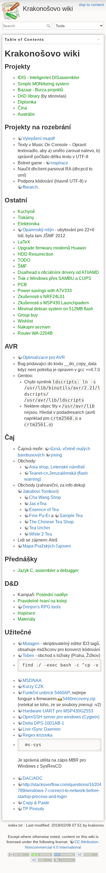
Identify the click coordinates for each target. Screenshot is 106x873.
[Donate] (41, 854)
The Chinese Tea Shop (51, 522)
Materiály (26, 619)
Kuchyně (26, 211)
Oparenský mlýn (38, 229)
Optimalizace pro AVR (44, 357)
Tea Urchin (39, 527)
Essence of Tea (44, 509)
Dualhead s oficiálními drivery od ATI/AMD (58, 272)
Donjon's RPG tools (42, 607)
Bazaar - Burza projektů (40, 89)
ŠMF (22, 266)
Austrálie (26, 114)
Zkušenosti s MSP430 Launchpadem (53, 303)
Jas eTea (37, 503)
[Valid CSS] (41, 860)
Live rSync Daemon (42, 729)
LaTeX (24, 242)
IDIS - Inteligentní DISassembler (48, 77)
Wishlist (25, 321)
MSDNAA (32, 680)
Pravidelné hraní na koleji (42, 601)
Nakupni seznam (34, 327)
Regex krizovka (37, 735)
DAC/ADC (33, 778)
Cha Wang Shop (45, 497)
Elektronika (28, 223)
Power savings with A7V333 (45, 290)
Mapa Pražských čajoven (47, 546)
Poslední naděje (52, 594)
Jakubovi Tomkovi (40, 491)
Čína (22, 108)
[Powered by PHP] (64, 854)
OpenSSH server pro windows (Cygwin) (61, 717)
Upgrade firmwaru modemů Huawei (52, 248)
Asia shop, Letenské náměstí (57, 467)
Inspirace (26, 613)
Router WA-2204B (35, 333)
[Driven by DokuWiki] (64, 860)
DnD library (29, 96)
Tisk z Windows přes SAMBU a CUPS (54, 278)
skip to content (91, 4)
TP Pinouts (33, 808)
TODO (24, 260)
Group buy (28, 315)
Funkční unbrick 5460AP (46, 692)
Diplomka (27, 102)
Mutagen (31, 643)
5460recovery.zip (79, 698)
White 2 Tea (40, 534)
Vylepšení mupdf (39, 138)
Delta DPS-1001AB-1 (43, 723)
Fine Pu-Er (39, 515)
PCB (22, 284)
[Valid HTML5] (87, 854)
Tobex (28, 655)
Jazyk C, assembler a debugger (48, 570)
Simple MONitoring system (43, 84)
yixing (56, 455)
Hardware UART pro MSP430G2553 (58, 711)
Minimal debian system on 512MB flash (55, 308)
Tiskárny (26, 217)
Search (49, 26)
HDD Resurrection (35, 254)
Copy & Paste (36, 802)
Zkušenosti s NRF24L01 (41, 296)
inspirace (59, 163)
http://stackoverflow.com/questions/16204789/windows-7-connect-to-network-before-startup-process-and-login (59, 790)
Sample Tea (71, 515)
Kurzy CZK (33, 686)
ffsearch (30, 187)
